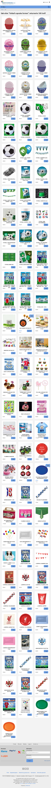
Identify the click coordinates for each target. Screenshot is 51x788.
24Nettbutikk (28, 785)
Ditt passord (28, 755)
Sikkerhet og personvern (24, 772)
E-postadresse (29, 750)
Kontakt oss (35, 744)
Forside (2, 9)
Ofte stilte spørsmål (41, 772)
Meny (3, 7)
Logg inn (30, 744)
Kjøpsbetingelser (14, 772)
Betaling (24, 744)
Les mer (21, 783)
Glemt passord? (47, 760)
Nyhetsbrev (33, 772)
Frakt (8, 772)
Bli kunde (19, 744)
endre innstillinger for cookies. (30, 783)
